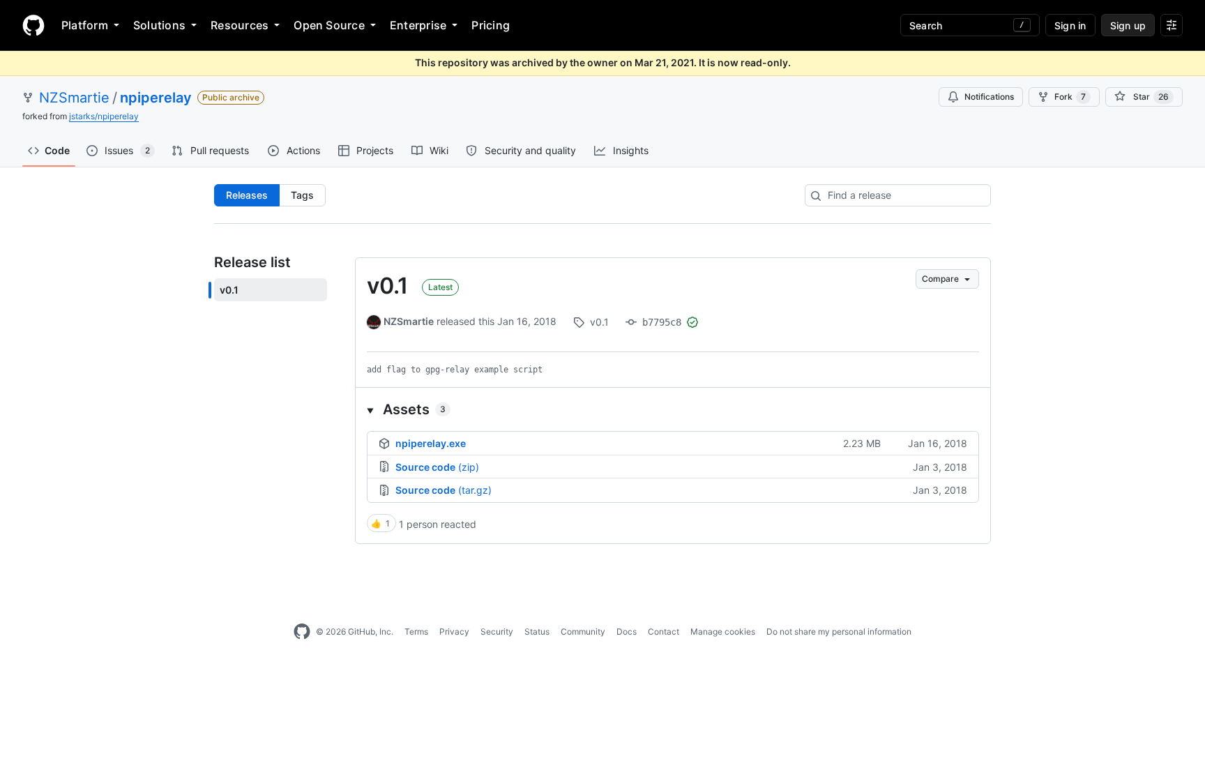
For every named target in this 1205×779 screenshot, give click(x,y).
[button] (673, 409)
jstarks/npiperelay (104, 116)
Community (583, 631)
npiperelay (156, 97)
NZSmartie (74, 97)
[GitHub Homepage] (302, 632)
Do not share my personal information (838, 631)
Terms (416, 631)
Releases (247, 195)
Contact (663, 631)
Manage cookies (722, 631)
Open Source (329, 25)
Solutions (159, 25)
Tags (302, 195)
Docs (626, 631)
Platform (84, 25)
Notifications (989, 96)
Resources (239, 25)
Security (496, 631)
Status (537, 631)
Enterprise (418, 25)
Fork (1070, 96)
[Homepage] (33, 25)
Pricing (490, 25)
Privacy (454, 631)
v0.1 (387, 285)
